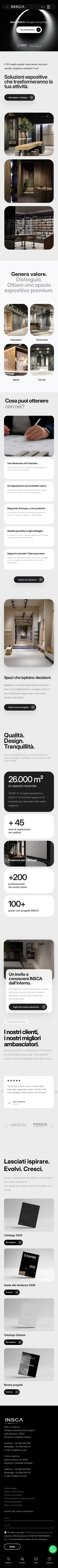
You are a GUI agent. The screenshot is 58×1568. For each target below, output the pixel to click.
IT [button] (42, 7)
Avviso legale (10, 1488)
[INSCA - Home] (17, 6)
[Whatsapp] (53, 1549)
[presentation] (2, 1091)
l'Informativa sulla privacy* (37, 1532)
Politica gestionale (13, 1501)
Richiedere (11, 1242)
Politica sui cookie (13, 1495)
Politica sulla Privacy (14, 1491)
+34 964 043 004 (22, 1443)
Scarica (9, 1292)
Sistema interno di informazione (19, 1498)
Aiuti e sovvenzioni (13, 1505)
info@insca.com (19, 1450)
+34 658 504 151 (22, 1446)
